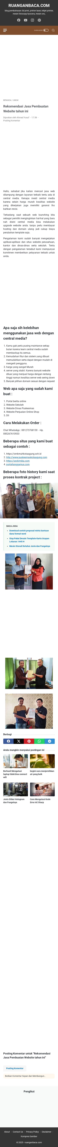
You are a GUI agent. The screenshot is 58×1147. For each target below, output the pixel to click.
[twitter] (19, 741)
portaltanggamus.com (18, 464)
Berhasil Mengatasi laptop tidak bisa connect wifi (15, 774)
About (7, 1132)
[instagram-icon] (32, 20)
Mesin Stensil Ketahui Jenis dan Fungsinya (29, 546)
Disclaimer (46, 1132)
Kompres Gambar (29, 1136)
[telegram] (49, 741)
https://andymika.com (18, 460)
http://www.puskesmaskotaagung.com (26, 457)
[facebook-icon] (19, 20)
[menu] (6, 30)
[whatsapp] (39, 741)
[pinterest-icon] (39, 20)
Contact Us (18, 1132)
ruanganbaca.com (29, 5)
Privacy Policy (32, 1132)
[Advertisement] (29, 67)
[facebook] (8, 741)
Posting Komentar (11, 120)
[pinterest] (29, 741)
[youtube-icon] (25, 20)
